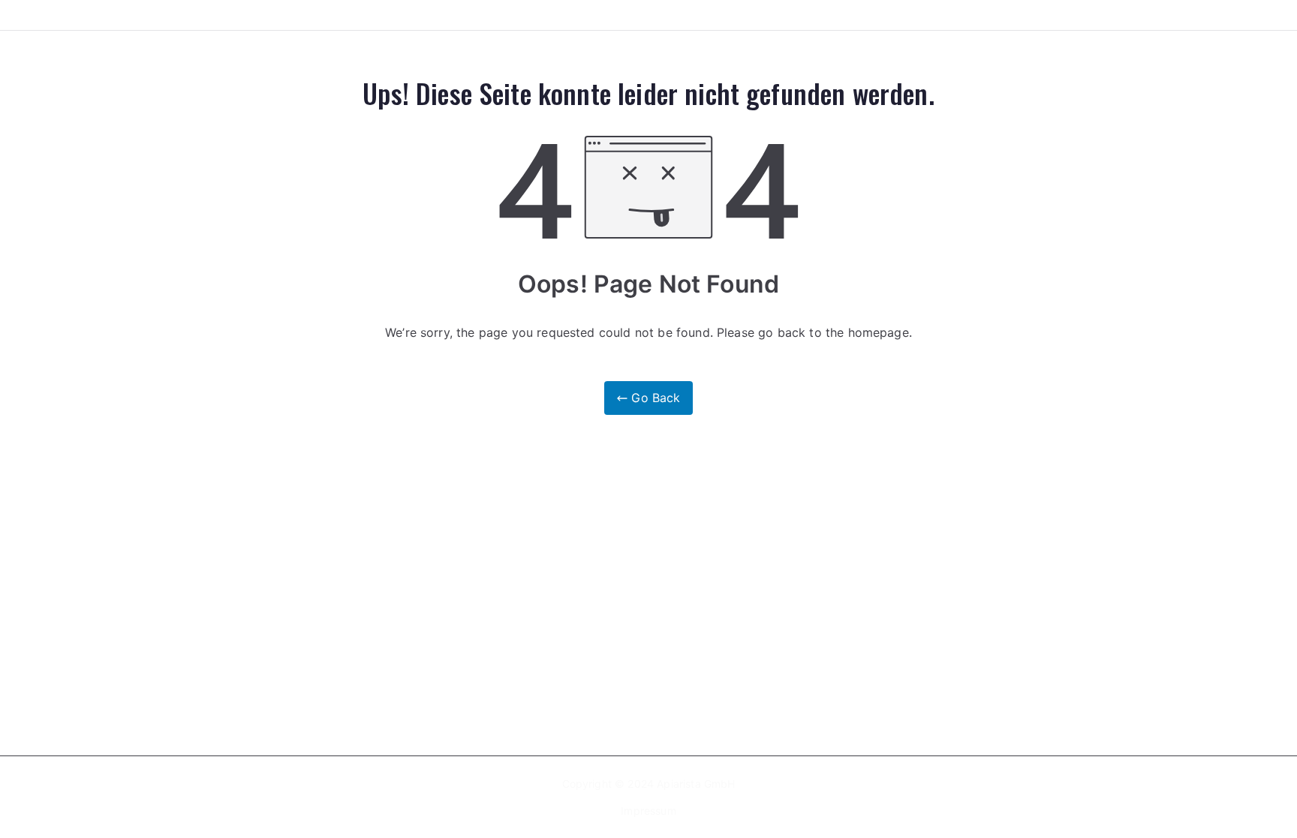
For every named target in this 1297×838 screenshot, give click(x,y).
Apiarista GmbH (696, 783)
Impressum (648, 810)
